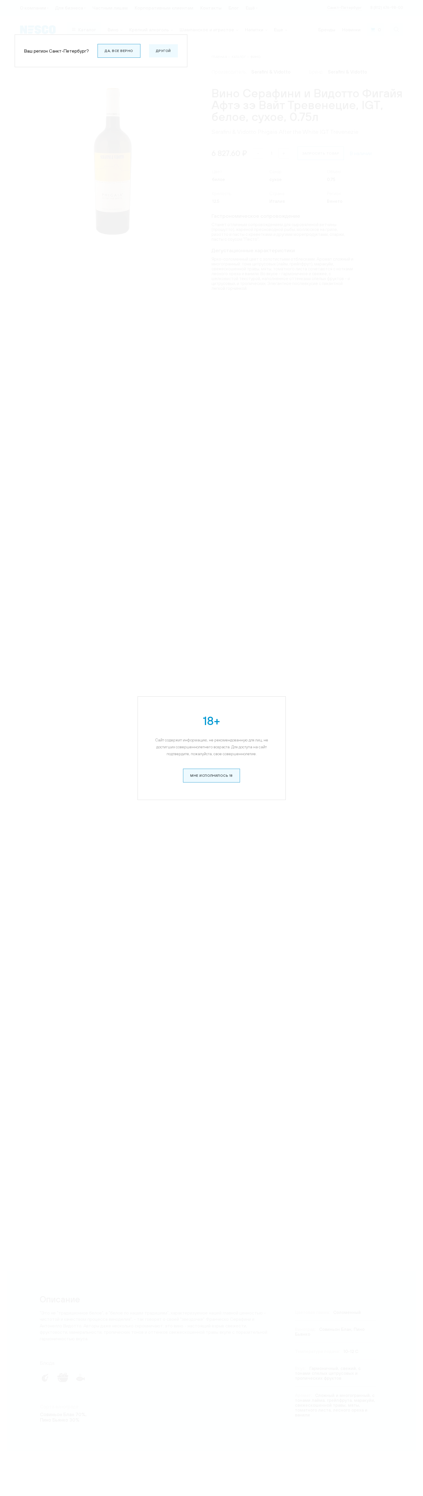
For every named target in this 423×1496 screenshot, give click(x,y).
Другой (163, 51)
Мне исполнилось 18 (211, 776)
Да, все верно (119, 51)
